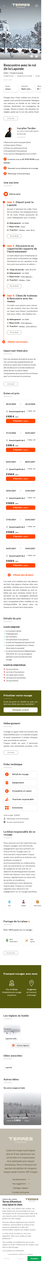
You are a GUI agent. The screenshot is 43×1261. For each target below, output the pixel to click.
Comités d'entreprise (20, 1192)
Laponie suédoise (12, 1038)
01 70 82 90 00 (28, 159)
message (7, 162)
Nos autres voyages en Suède (14, 1088)
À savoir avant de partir (15, 822)
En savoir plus (10, 953)
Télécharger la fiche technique (19, 174)
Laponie (8, 1067)
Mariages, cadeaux (20, 1188)
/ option (20, 421)
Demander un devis (20, 710)
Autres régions (23, 1045)
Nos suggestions (19, 1184)
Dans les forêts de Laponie (17, 1118)
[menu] (37, 5)
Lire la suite (10, 118)
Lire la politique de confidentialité (13, 1251)
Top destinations (19, 1179)
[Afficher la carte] (6, 194)
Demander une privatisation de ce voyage (23, 168)
